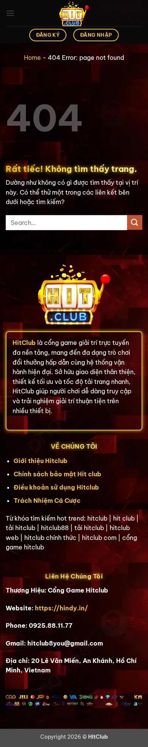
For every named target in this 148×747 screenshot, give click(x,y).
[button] (10, 13)
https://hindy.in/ (61, 608)
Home (32, 57)
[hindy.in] (74, 13)
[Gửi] (134, 222)
